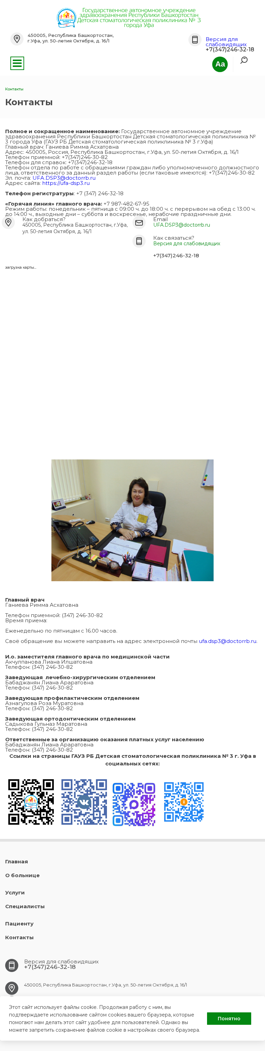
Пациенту (19, 923)
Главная (16, 861)
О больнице (22, 875)
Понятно (229, 1018)
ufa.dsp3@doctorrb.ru (227, 641)
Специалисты (25, 906)
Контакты (19, 937)
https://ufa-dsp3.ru (66, 183)
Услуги (15, 892)
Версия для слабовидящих (226, 42)
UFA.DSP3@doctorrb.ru (64, 178)
